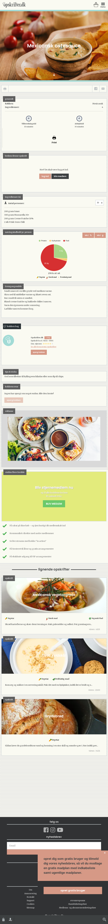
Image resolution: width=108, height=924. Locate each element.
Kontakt (30, 897)
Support (30, 900)
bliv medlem (60, 176)
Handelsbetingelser (77, 904)
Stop (4, 438)
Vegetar (42, 277)
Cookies (30, 904)
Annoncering (30, 893)
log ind (45, 176)
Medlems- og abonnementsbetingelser (77, 908)
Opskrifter (14, 4)
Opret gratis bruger (72, 890)
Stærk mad (52, 277)
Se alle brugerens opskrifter (43, 347)
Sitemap (30, 908)
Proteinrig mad (65, 277)
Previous (8, 438)
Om (30, 890)
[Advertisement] (54, 441)
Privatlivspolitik (77, 900)
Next (100, 438)
